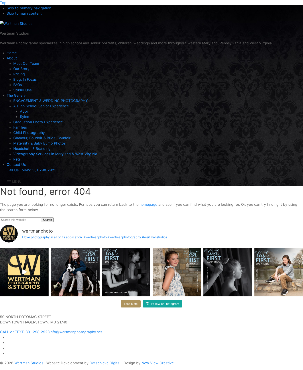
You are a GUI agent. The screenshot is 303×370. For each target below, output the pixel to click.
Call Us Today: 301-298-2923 (31, 170)
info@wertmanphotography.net (76, 332)
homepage (148, 204)
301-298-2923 (25, 332)
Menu (16, 181)
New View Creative (158, 363)
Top (3, 2)
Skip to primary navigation (29, 8)
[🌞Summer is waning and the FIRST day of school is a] (75, 272)
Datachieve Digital (105, 363)
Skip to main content (24, 13)
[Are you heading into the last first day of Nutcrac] (126, 272)
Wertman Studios (28, 363)
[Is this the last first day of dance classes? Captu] (227, 272)
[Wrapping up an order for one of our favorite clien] (24, 272)
